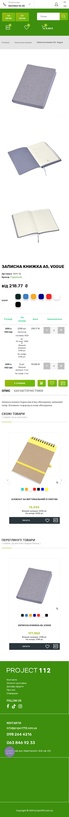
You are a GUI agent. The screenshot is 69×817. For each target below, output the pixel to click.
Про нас (11, 690)
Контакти (12, 679)
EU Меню (22, 17)
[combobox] (52, 16)
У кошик (19, 383)
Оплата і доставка (16, 683)
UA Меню (8, 17)
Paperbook (16, 277)
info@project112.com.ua (22, 728)
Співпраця (12, 693)
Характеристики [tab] (28, 391)
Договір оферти (15, 686)
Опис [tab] (6, 391)
